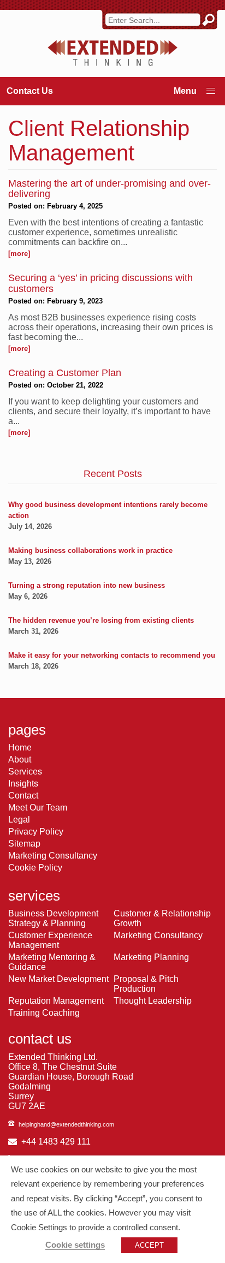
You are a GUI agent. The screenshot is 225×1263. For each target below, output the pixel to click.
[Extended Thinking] (112, 53)
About (19, 759)
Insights (23, 783)
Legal (19, 819)
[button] (211, 91)
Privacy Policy (35, 831)
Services (25, 771)
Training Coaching (44, 1012)
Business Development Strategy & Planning (53, 918)
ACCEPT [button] (149, 1245)
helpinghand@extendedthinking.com (66, 1124)
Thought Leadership (153, 1000)
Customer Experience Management (50, 940)
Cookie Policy (35, 867)
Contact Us (30, 91)
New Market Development (58, 979)
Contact (23, 795)
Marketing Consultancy (52, 855)
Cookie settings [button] (75, 1245)
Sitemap (24, 843)
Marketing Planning (151, 957)
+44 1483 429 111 (56, 1141)
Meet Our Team (37, 807)
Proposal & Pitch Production (146, 983)
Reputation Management (56, 1000)
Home (20, 747)
